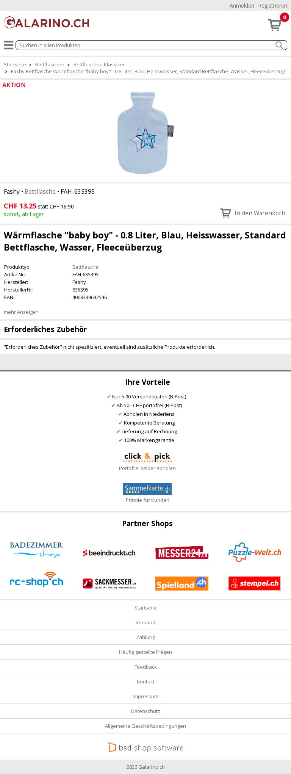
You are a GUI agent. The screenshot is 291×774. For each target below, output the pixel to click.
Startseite (146, 607)
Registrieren (272, 5)
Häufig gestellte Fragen (145, 652)
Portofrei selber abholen (147, 468)
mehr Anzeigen (21, 312)
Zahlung (145, 637)
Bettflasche (40, 191)
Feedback (146, 666)
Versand (145, 622)
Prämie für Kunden (147, 500)
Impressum (145, 696)
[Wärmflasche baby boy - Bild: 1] (145, 133)
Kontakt (146, 681)
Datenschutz (145, 711)
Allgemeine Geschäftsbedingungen (145, 725)
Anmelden (242, 5)
